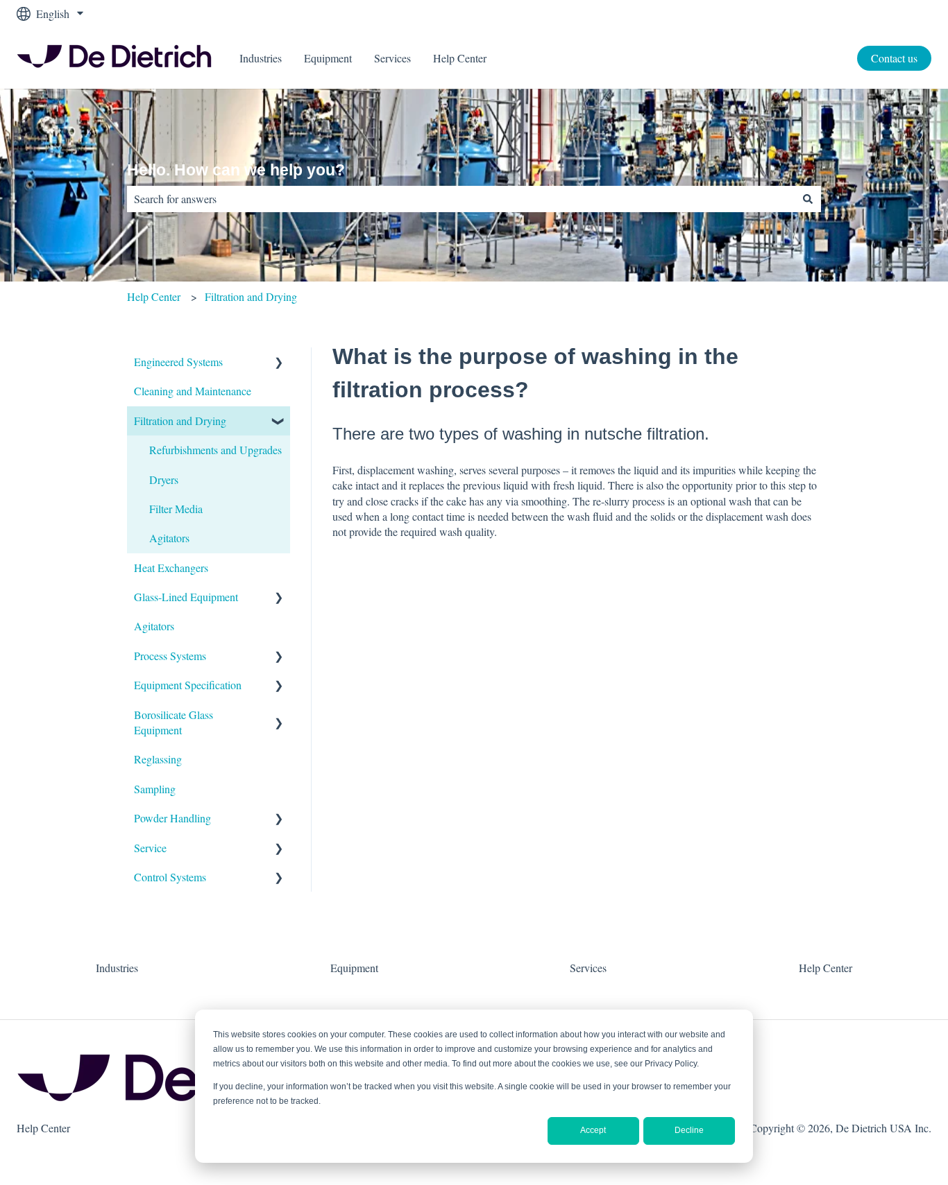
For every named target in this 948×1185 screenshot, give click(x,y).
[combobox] (461, 199)
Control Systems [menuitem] (170, 877)
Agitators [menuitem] (169, 537)
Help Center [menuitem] (825, 967)
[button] (279, 363)
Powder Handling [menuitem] (172, 818)
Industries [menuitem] (117, 967)
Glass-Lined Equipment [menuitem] (186, 596)
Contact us (894, 58)
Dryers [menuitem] (163, 479)
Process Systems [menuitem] (170, 655)
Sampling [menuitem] (155, 788)
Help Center (459, 58)
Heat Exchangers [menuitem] (171, 567)
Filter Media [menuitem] (176, 508)
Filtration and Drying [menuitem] (180, 420)
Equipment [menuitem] (354, 967)
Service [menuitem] (150, 847)
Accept (593, 1130)
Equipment (328, 58)
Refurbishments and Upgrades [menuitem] (215, 449)
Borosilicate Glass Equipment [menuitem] (173, 722)
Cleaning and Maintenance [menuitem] (192, 390)
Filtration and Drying (251, 296)
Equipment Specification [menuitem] (188, 684)
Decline (689, 1130)
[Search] (808, 199)
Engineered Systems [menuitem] (178, 361)
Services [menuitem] (588, 967)
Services (392, 58)
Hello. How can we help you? (236, 170)
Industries (260, 58)
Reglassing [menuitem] (158, 759)
